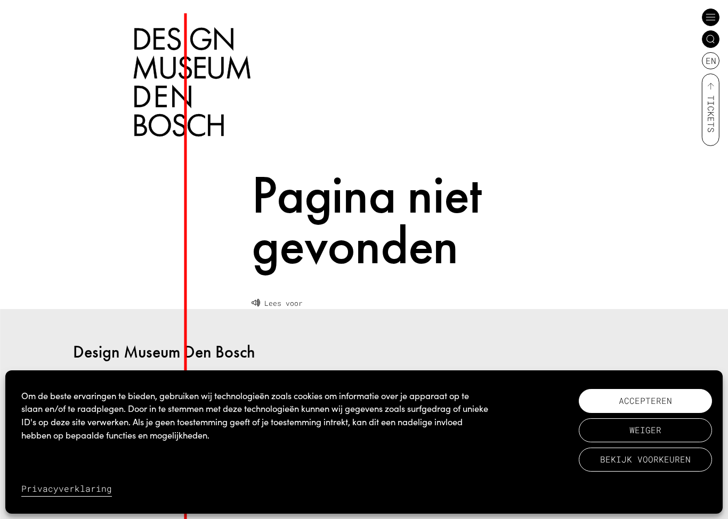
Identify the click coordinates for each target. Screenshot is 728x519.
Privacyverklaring (66, 488)
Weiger (645, 429)
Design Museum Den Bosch (164, 352)
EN (711, 60)
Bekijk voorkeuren (645, 459)
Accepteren (645, 400)
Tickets (711, 114)
